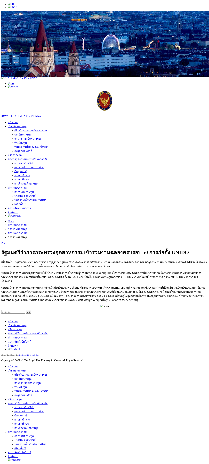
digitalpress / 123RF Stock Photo (28, 355)
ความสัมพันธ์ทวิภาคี (19, 208)
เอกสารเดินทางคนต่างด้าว (29, 167)
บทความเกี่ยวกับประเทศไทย (30, 200)
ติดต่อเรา (13, 212)
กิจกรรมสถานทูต (24, 191)
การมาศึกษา (21, 179)
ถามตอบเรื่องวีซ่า (24, 163)
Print (3, 243)
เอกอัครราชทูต (23, 134)
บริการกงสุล (15, 155)
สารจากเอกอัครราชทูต (27, 138)
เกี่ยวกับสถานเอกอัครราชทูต (30, 130)
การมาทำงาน (22, 175)
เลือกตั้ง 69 (20, 204)
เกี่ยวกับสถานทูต (17, 126)
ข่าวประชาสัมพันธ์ (25, 195)
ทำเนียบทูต (20, 142)
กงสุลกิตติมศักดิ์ (23, 151)
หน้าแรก (13, 122)
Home (11, 221)
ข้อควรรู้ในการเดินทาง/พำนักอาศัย (28, 159)
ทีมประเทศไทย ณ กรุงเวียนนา (31, 146)
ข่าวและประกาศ (17, 187)
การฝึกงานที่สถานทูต (26, 183)
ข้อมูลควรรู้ (20, 171)
